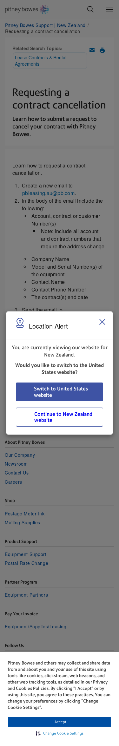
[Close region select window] (102, 322)
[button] (60, 733)
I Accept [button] (59, 722)
